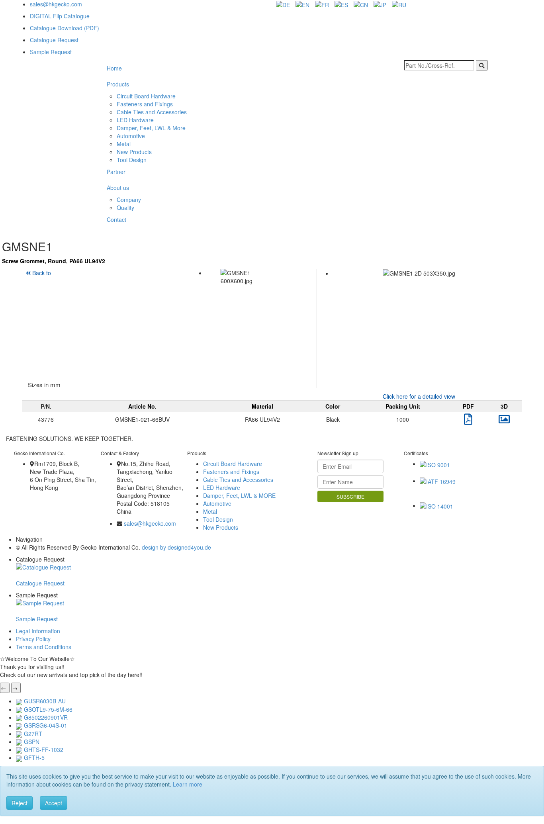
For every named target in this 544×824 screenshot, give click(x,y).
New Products (134, 152)
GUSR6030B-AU (45, 701)
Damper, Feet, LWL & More (151, 128)
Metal (124, 144)
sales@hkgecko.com (56, 4)
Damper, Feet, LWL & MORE (239, 495)
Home (114, 68)
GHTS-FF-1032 (43, 750)
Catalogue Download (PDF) (64, 28)
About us (118, 188)
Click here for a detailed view (419, 396)
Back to (41, 273)
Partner (116, 172)
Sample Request (51, 52)
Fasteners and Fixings (145, 104)
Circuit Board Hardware (146, 96)
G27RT (33, 734)
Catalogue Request (54, 40)
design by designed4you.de (176, 547)
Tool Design (132, 160)
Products (118, 84)
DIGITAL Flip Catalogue (60, 16)
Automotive (131, 136)
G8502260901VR (46, 717)
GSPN (31, 742)
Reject (19, 803)
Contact (116, 219)
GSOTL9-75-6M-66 (48, 709)
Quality (125, 207)
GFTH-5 (34, 757)
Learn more (187, 784)
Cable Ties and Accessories (152, 112)
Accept (53, 803)
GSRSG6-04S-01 (45, 725)
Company (129, 200)
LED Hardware (135, 120)
